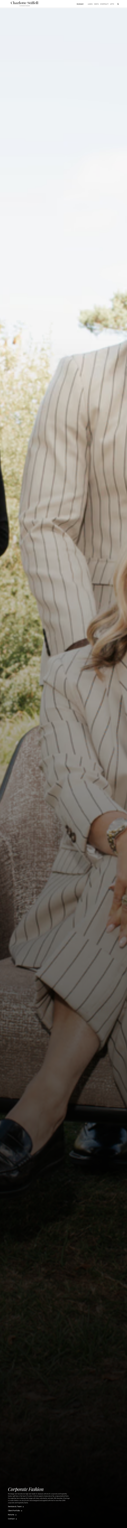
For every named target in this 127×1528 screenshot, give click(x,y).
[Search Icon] (118, 4)
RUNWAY (80, 4)
